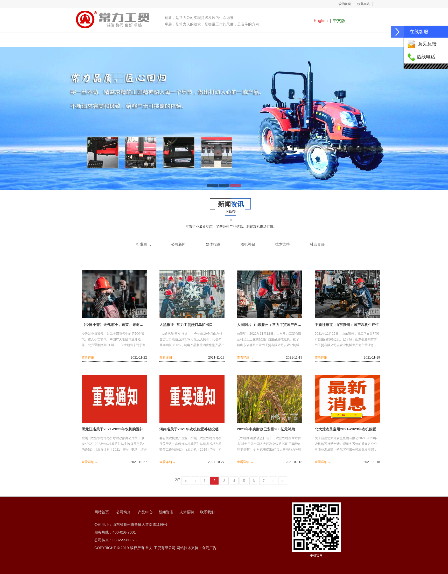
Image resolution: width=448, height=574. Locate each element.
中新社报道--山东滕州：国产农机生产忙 (347, 325)
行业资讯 (143, 244)
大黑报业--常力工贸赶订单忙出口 (186, 325)
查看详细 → (90, 357)
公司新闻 (178, 244)
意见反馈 (427, 43)
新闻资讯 (209, 40)
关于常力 (147, 40)
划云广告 (209, 548)
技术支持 (282, 244)
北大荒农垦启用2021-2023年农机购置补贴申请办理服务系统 (347, 429)
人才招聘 (240, 40)
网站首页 (101, 512)
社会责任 (317, 244)
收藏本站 (363, 4)
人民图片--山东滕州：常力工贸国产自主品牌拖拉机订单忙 (269, 325)
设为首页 (345, 4)
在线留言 (302, 40)
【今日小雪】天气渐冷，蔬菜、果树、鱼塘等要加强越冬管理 (114, 325)
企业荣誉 (271, 40)
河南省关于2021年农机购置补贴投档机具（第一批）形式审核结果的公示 (192, 429)
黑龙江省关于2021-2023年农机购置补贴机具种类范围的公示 (114, 429)
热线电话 (426, 56)
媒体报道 (213, 244)
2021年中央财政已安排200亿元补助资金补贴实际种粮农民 (269, 429)
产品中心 (178, 40)
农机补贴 (248, 244)
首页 (117, 40)
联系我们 (333, 40)
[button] (397, 32)
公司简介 (123, 512)
